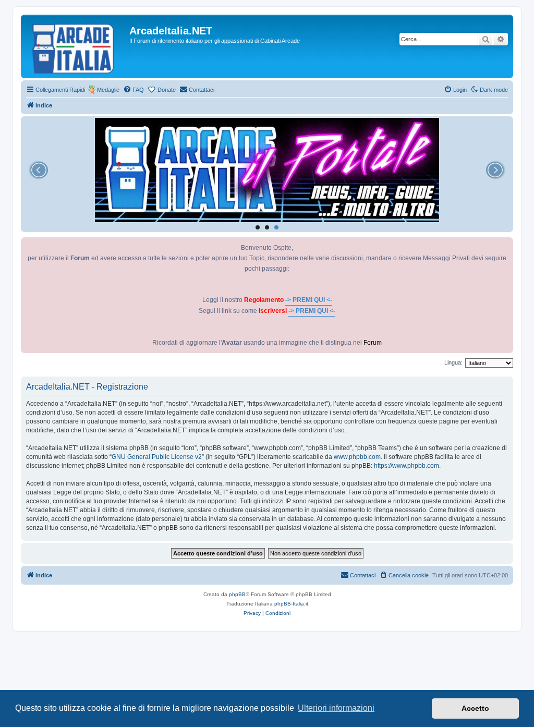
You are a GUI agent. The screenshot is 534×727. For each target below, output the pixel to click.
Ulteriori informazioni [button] (336, 708)
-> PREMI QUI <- (308, 300)
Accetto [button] (475, 708)
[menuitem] (133, 89)
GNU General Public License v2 (157, 457)
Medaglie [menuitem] (108, 90)
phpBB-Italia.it (291, 604)
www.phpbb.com (357, 457)
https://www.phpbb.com (406, 465)
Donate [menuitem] (166, 90)
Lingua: (453, 362)
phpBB (237, 594)
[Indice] (76, 46)
